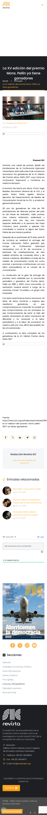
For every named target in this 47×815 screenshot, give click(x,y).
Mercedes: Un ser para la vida (27, 489)
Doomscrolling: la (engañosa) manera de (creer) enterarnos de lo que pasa (27, 502)
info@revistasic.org (21, 763)
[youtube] (34, 645)
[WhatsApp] (34, 437)
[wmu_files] (42, 551)
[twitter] (19, 645)
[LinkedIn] (20, 437)
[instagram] (27, 645)
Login (41, 537)
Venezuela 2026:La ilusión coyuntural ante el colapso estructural (25, 515)
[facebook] (12, 645)
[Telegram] (27, 437)
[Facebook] (5, 437)
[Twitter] (12, 437)
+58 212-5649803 (23, 755)
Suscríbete (9, 788)
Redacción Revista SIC (16, 123)
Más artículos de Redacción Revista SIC (24, 461)
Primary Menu (42, 5)
